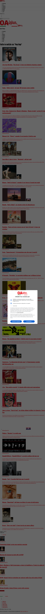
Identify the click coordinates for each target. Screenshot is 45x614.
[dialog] (23, 307)
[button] (22, 306)
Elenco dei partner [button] (20, 312)
